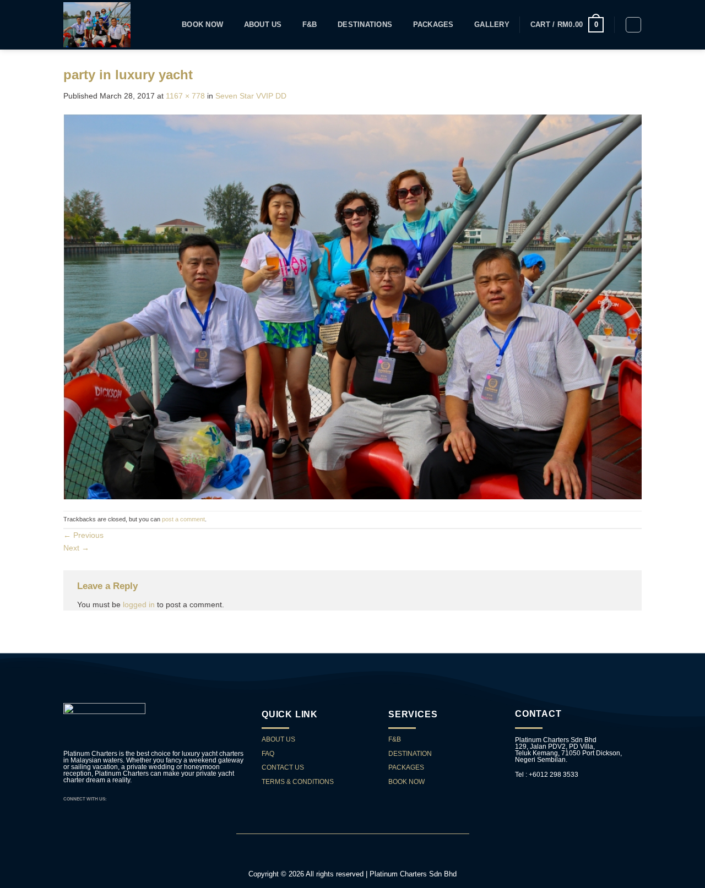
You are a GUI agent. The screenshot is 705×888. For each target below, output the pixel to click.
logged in (139, 604)
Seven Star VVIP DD (250, 95)
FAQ (268, 754)
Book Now (202, 25)
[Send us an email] (125, 799)
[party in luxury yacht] (352, 305)
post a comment (183, 519)
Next (76, 547)
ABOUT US (278, 739)
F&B (309, 25)
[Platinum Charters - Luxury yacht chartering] (97, 24)
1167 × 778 (185, 95)
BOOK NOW (406, 782)
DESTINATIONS (365, 25)
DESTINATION (410, 754)
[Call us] (133, 799)
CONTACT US (284, 767)
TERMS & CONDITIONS (298, 782)
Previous (83, 535)
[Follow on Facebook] (116, 799)
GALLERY (491, 25)
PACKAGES (433, 25)
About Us (263, 25)
